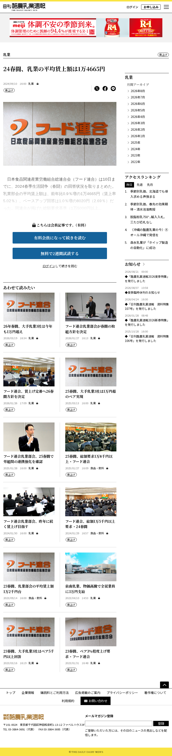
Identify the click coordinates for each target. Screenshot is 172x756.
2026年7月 (138, 97)
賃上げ (163, 55)
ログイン (132, 7)
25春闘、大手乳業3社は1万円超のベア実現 (90, 393)
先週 (140, 184)
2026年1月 (138, 136)
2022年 (135, 162)
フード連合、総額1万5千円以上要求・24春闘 (90, 524)
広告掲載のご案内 (87, 692)
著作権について (155, 692)
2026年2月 (138, 129)
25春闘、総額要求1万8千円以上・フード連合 (88, 459)
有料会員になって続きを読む (60, 237)
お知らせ (133, 264)
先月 (150, 184)
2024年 (135, 149)
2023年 (135, 155)
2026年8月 (138, 91)
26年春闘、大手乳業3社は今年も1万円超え (27, 328)
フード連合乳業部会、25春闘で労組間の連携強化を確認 (28, 459)
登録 (161, 723)
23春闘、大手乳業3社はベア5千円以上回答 (28, 653)
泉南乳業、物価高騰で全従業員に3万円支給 (90, 588)
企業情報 (28, 692)
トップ (10, 692)
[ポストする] (97, 88)
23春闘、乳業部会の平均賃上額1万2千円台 (28, 588)
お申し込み (151, 7)
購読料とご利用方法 (54, 692)
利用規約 (68, 701)
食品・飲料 (97, 468)
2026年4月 (138, 117)
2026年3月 (138, 123)
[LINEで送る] (113, 88)
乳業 (31, 84)
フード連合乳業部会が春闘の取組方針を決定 (90, 328)
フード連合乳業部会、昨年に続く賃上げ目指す (28, 524)
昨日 (129, 184)
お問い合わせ (98, 701)
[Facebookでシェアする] (105, 88)
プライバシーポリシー (122, 692)
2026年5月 (138, 110)
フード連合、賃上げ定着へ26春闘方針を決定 (28, 393)
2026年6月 (138, 104)
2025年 (135, 142)
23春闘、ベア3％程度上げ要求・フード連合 (87, 653)
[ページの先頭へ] (164, 685)
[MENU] (166, 7)
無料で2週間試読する (60, 253)
